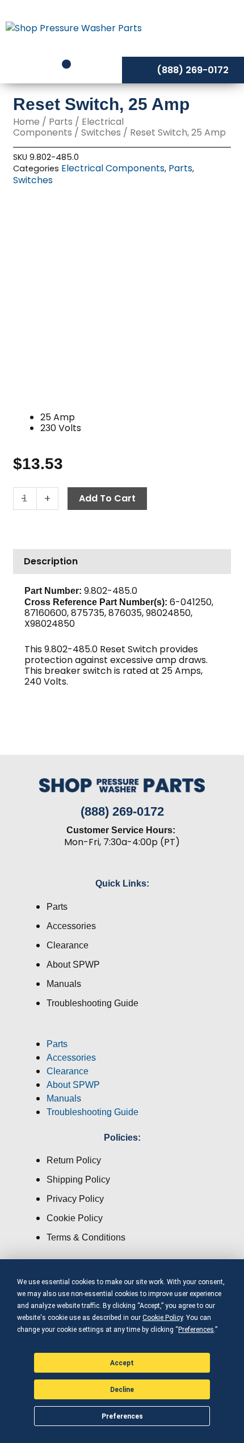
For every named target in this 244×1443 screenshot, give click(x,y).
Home (26, 121)
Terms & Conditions (86, 1237)
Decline (122, 1390)
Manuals (64, 984)
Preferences (122, 1416)
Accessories (71, 926)
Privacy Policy (75, 1199)
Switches (101, 132)
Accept (122, 1363)
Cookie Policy (75, 1218)
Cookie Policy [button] (162, 1318)
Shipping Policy (78, 1179)
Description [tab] (51, 561)
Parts (61, 121)
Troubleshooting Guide (92, 1003)
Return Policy (74, 1160)
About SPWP (73, 964)
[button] (121, 1030)
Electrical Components (68, 127)
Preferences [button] (196, 1330)
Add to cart (107, 498)
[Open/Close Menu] (204, 28)
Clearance (68, 945)
